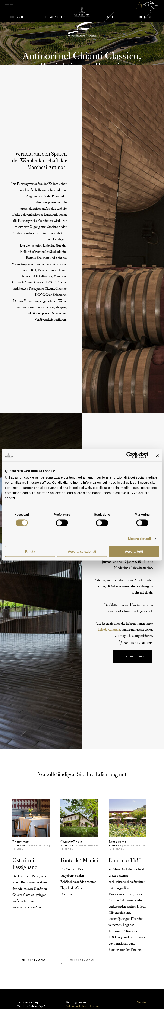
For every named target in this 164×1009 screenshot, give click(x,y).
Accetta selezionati (82, 551)
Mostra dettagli (139, 538)
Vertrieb (142, 1002)
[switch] (62, 522)
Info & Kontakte (109, 629)
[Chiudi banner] (157, 455)
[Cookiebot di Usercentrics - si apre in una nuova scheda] (129, 455)
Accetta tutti (134, 551)
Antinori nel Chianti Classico (83, 1006)
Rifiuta (30, 551)
